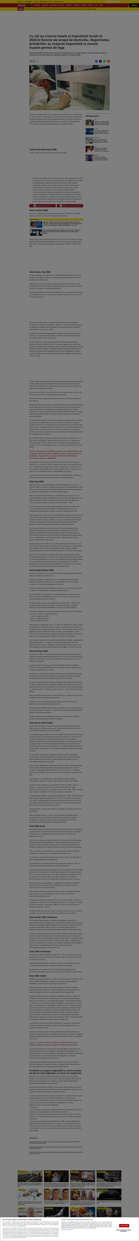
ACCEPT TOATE (124, 1225)
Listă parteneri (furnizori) (67, 1229)
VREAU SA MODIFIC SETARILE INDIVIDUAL (123, 1230)
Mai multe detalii (22, 1225)
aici (28, 1233)
